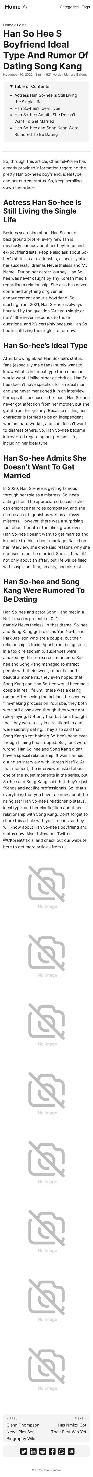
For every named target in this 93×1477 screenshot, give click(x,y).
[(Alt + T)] (25, 7)
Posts (21, 25)
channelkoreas (51, 1470)
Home (13, 6)
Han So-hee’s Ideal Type (37, 108)
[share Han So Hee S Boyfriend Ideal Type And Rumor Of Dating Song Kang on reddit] (42, 1452)
